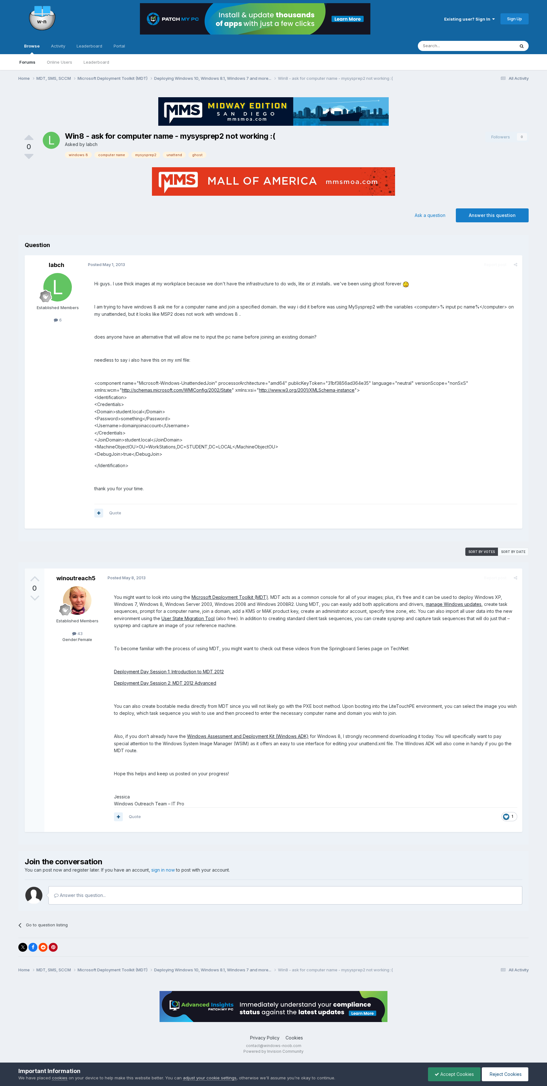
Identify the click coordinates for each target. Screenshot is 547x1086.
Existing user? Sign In (468, 19)
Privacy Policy (265, 1037)
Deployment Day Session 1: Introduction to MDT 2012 (169, 671)
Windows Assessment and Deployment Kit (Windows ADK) (248, 736)
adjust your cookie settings (209, 1077)
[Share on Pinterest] (53, 947)
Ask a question (430, 215)
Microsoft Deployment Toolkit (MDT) (230, 597)
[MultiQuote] (98, 513)
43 (79, 633)
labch (91, 144)
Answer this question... (82, 895)
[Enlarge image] (406, 283)
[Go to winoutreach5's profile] (77, 600)
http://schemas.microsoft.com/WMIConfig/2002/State (177, 390)
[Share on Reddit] (43, 947)
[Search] (522, 46)
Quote (115, 512)
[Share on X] (22, 947)
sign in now (163, 870)
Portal (119, 45)
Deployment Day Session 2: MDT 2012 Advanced (165, 683)
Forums (27, 62)
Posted (106, 264)
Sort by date (513, 552)
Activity (58, 45)
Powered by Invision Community (273, 1051)
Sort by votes (481, 552)
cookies (59, 1077)
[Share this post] (515, 264)
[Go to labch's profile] (51, 140)
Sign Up (514, 18)
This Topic (496, 45)
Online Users (59, 62)
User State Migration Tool (188, 618)
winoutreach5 (76, 578)
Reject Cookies (505, 1074)
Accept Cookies (456, 1074)
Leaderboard (96, 62)
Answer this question (492, 215)
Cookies (294, 1037)
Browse (32, 45)
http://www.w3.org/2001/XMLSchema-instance (307, 390)
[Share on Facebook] (32, 947)
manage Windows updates (453, 604)
